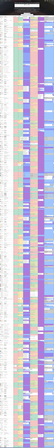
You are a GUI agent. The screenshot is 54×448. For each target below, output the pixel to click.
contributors (37, 8)
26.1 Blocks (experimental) (21, 0)
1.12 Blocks (14, 0)
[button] (45, 1)
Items (10, 0)
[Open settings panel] (29, 13)
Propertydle (29, 0)
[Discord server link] (47, 1)
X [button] (38, 4)
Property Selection (26, 13)
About (52, 0)
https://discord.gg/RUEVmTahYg (34, 6)
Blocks (2, 0)
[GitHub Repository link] (49, 1)
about (32, 9)
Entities (6, 0)
